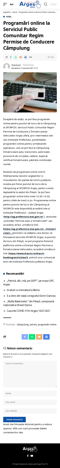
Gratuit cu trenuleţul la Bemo (23, 290)
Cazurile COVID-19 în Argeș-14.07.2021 (28, 311)
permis (33, 324)
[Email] (20, 57)
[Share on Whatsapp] (15, 57)
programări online (47, 324)
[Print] (25, 57)
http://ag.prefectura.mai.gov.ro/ (23, 216)
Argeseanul (16, 65)
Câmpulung (23, 324)
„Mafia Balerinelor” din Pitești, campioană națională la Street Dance (28, 303)
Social (8, 16)
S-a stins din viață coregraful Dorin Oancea (31, 295)
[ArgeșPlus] (30, 4)
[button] (6, 4)
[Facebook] (27, 456)
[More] (30, 57)
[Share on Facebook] (10, 57)
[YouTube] (32, 456)
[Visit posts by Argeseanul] (6, 66)
